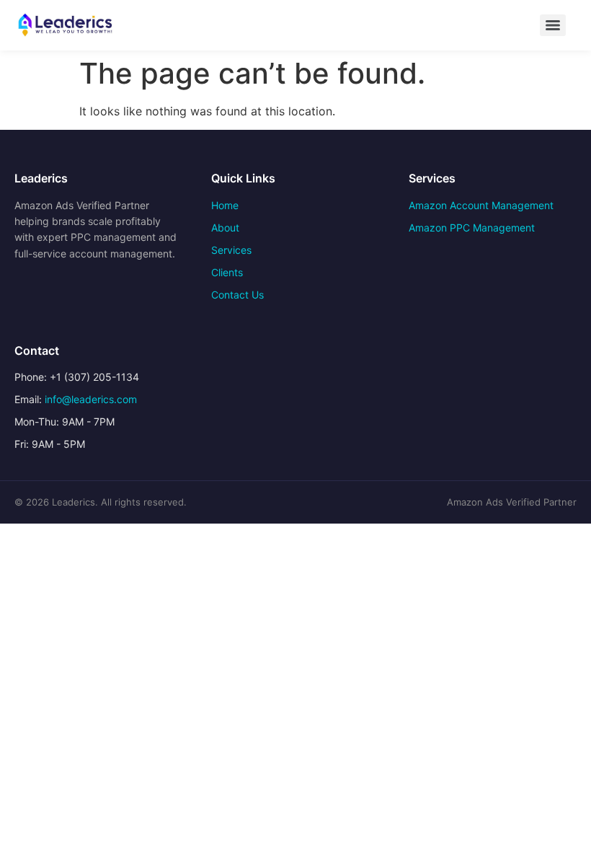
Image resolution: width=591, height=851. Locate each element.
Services (231, 250)
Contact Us (237, 294)
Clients (227, 272)
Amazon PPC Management (472, 227)
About (225, 227)
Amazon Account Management (481, 205)
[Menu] (553, 25)
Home (225, 205)
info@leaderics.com (91, 399)
